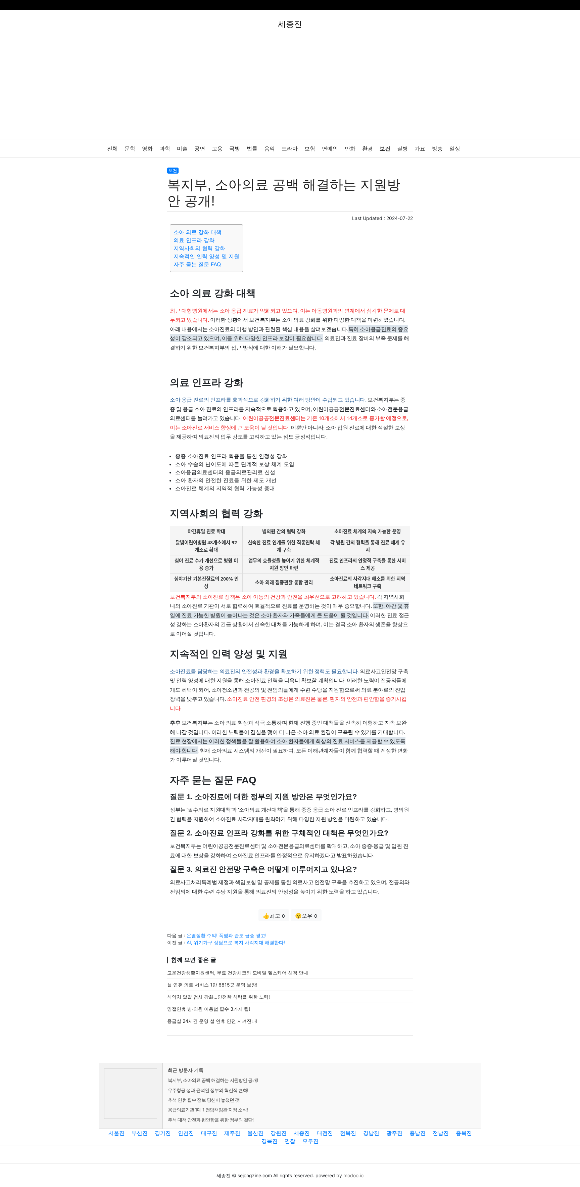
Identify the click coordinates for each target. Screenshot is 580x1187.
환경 (367, 148)
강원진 (279, 1133)
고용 (217, 148)
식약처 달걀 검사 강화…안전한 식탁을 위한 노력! (218, 997)
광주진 (394, 1133)
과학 (164, 148)
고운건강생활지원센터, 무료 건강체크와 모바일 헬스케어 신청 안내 (237, 972)
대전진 (325, 1133)
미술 (182, 148)
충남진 (417, 1133)
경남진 (371, 1133)
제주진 (232, 1133)
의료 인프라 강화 (194, 240)
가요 (420, 148)
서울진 (116, 1133)
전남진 (441, 1133)
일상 (454, 148)
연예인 (330, 148)
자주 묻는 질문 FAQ (197, 264)
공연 (199, 148)
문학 (130, 148)
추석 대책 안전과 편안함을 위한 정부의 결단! (210, 1120)
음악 (269, 148)
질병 (402, 148)
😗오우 (306, 915)
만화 (350, 148)
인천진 (186, 1133)
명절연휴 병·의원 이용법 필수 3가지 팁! (208, 1009)
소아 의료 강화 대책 (198, 232)
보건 (385, 148)
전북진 (348, 1133)
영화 (147, 148)
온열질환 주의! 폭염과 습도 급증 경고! (227, 935)
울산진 (255, 1133)
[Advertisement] (290, 89)
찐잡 (290, 1141)
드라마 (290, 148)
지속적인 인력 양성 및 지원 (206, 256)
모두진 (310, 1141)
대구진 (209, 1133)
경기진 (163, 1133)
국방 (234, 148)
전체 (112, 148)
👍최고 (274, 915)
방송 (437, 148)
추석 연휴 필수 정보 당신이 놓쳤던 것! (204, 1100)
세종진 (302, 1133)
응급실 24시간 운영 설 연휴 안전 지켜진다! (212, 1021)
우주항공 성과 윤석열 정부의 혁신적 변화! (208, 1090)
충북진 (464, 1133)
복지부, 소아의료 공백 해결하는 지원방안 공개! (213, 1080)
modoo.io (353, 1175)
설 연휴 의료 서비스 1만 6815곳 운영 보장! (212, 985)
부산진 (140, 1133)
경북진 (269, 1141)
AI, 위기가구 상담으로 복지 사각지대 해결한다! (236, 942)
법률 (252, 148)
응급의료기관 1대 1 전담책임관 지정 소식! (208, 1109)
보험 (309, 148)
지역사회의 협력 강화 (199, 248)
